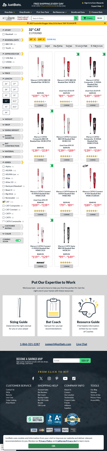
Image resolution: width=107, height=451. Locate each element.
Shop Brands (24, 12)
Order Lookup (11, 400)
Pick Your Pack (43, 12)
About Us (67, 390)
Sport (8, 30)
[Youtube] (65, 378)
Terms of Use (95, 395)
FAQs (8, 392)
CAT (40, 39)
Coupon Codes (69, 400)
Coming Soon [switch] (6, 240)
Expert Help (96, 6)
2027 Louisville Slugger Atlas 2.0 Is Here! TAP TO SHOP (51, 23)
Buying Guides (43, 397)
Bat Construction (12, 144)
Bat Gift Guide (43, 400)
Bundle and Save (78, 12)
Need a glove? (23, 18)
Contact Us (10, 390)
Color (8, 234)
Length (8, 79)
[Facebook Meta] (33, 378)
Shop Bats (9, 12)
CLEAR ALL (51, 39)
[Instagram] (49, 378)
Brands (40, 403)
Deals (8, 68)
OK (53, 445)
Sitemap (94, 392)
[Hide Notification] (105, 23)
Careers (67, 392)
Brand (8, 157)
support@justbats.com (58, 344)
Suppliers (67, 408)
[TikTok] (73, 378)
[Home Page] (12, 4)
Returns (9, 395)
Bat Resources (58, 12)
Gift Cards (42, 405)
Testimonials (69, 397)
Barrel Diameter (9, 137)
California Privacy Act (66, 441)
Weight (8, 119)
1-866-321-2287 (30, 344)
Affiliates (67, 405)
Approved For (12, 54)
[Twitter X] (41, 378)
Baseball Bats (12, 40)
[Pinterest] (57, 378)
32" (31, 39)
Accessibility (95, 400)
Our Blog (94, 390)
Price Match (10, 403)
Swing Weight (12, 130)
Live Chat (81, 344)
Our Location (69, 395)
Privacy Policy (45, 441)
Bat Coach (42, 395)
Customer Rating (10, 227)
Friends (67, 403)
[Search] (76, 18)
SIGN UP (85, 360)
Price (7, 73)
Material (9, 151)
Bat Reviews (42, 392)
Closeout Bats (96, 12)
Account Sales (43, 390)
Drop (7, 125)
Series (8, 162)
